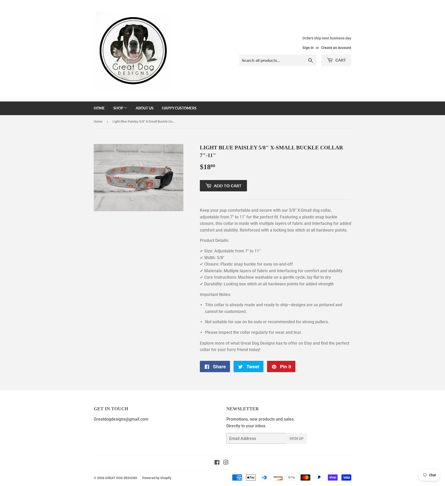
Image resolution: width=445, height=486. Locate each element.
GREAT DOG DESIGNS (121, 478)
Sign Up (296, 438)
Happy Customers (179, 108)
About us (144, 108)
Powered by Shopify (156, 478)
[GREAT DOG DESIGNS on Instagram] (225, 463)
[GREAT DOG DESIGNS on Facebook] (217, 463)
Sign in (308, 48)
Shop (118, 108)
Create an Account (336, 48)
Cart (340, 59)
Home (99, 108)
